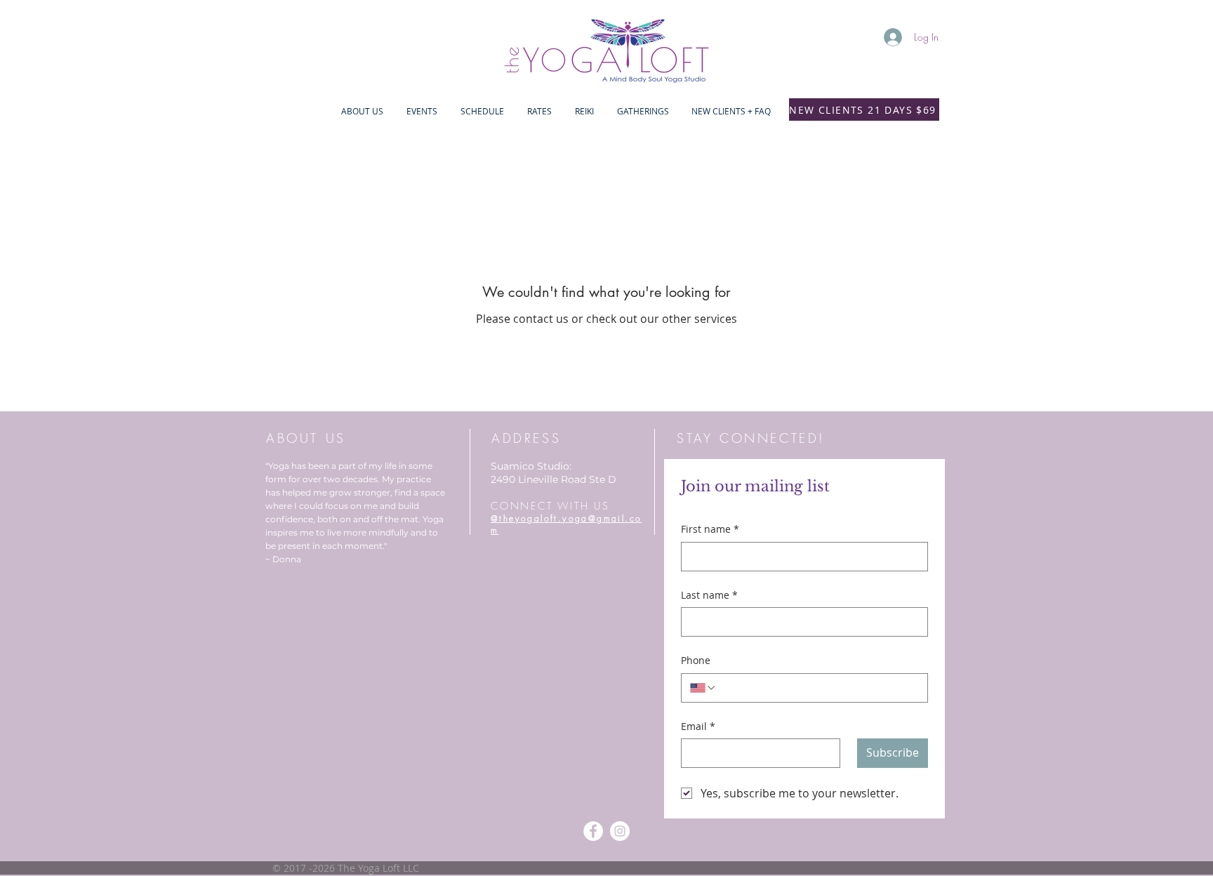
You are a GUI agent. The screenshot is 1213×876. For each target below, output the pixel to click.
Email (698, 726)
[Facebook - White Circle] (593, 831)
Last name (709, 595)
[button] (422, 111)
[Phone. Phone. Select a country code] (703, 688)
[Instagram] (620, 831)
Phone (695, 660)
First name (710, 529)
